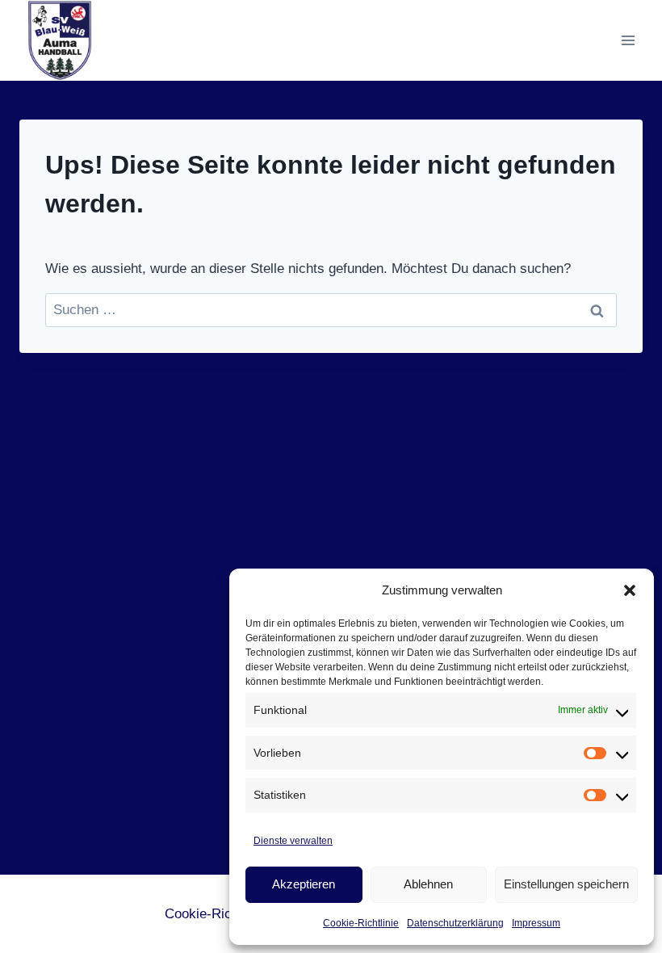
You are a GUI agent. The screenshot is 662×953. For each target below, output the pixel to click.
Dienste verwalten (293, 840)
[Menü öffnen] (628, 39)
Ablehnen (428, 884)
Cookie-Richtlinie (361, 923)
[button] (630, 590)
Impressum (536, 923)
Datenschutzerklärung (455, 923)
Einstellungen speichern (566, 884)
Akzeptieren (303, 884)
